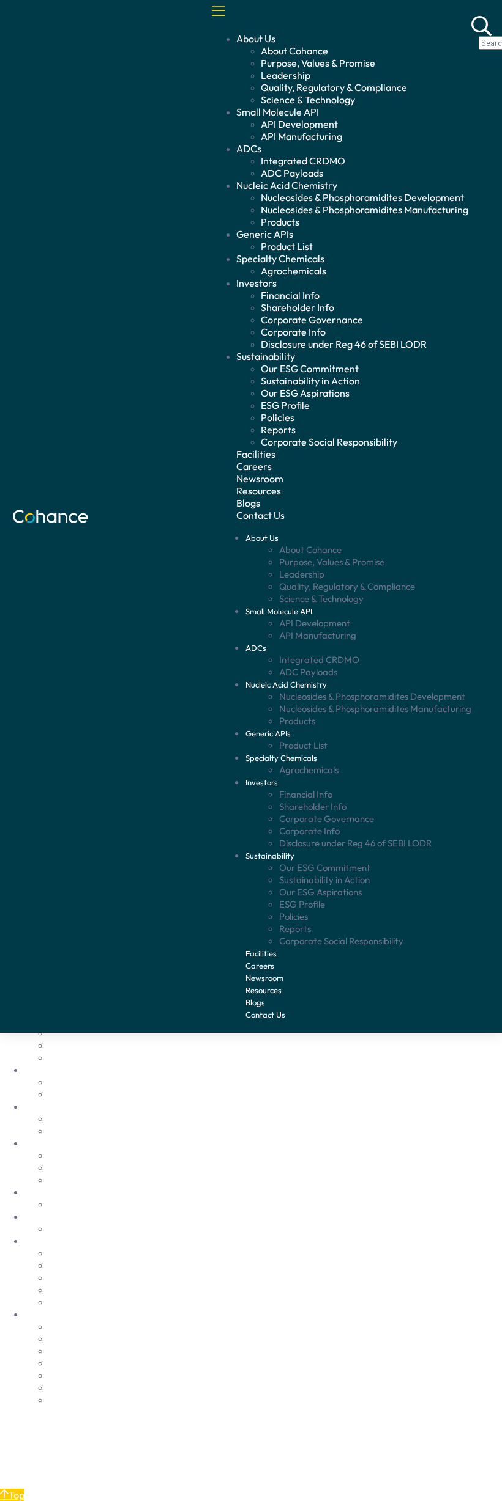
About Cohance (294, 51)
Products (280, 222)
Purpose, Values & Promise (318, 63)
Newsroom (259, 478)
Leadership (285, 75)
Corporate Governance (312, 320)
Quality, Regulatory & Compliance (334, 87)
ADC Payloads (292, 173)
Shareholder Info (297, 307)
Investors (256, 283)
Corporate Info (293, 332)
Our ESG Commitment (310, 368)
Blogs (248, 503)
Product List (287, 246)
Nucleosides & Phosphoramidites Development (362, 197)
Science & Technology (308, 100)
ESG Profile (285, 405)
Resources (258, 491)
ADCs (248, 148)
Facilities (255, 454)
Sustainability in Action (310, 381)
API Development (299, 124)
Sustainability (265, 356)
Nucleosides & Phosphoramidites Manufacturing (364, 210)
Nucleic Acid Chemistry (286, 185)
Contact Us (48, 1473)
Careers (254, 466)
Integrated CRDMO (303, 161)
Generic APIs (264, 234)
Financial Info (290, 295)
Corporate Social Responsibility (329, 442)
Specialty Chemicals (280, 258)
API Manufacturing (301, 136)
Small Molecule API (277, 112)
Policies (277, 417)
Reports (278, 430)
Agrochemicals (293, 271)
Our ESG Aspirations (305, 393)
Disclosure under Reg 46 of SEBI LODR (344, 344)
